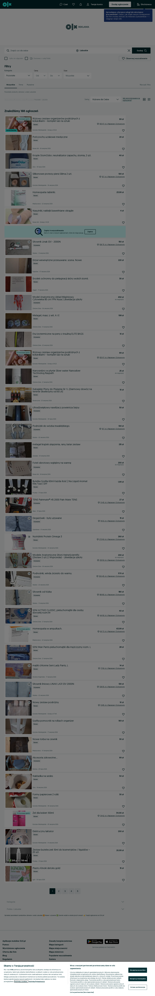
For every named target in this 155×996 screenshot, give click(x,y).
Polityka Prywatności (37, 981)
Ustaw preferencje (137, 987)
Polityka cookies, (21, 981)
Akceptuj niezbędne (138, 979)
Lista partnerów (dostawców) (82, 992)
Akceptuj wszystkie (137, 970)
